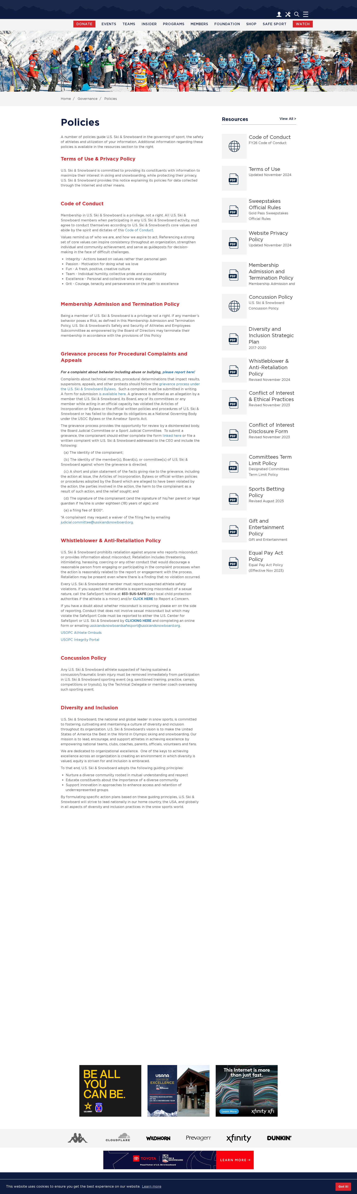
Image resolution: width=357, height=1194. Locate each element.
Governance (88, 99)
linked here (172, 436)
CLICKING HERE (138, 621)
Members (199, 24)
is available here (112, 394)
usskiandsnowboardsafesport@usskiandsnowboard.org (135, 626)
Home (66, 99)
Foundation (227, 24)
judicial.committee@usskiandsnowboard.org (97, 522)
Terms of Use (264, 169)
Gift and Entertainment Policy (266, 527)
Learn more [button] (151, 1186)
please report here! (179, 372)
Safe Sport (275, 24)
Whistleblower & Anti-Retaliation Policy (269, 367)
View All (286, 119)
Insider (149, 24)
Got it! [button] (343, 1186)
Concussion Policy (271, 297)
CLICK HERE (143, 599)
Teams (129, 24)
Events (109, 24)
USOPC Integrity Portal (80, 640)
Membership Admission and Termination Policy (271, 271)
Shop (251, 24)
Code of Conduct (139, 230)
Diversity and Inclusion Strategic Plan (271, 335)
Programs (173, 24)
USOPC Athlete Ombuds (81, 633)
